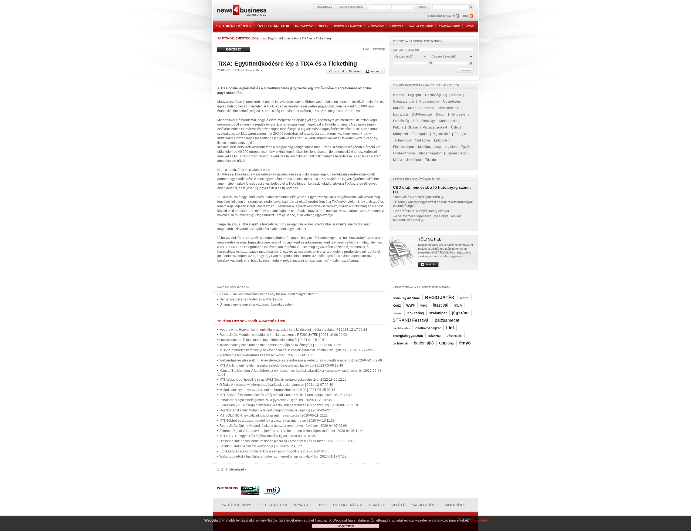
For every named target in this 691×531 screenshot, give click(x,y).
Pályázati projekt (435, 127)
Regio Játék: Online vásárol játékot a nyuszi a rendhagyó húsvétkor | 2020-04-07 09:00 (283, 426)
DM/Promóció (422, 114)
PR (415, 121)
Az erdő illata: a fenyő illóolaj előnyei (422, 211)
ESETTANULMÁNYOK (348, 26)
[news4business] (241, 11)
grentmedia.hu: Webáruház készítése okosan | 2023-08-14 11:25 (266, 355)
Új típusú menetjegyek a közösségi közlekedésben (256, 304)
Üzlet (455, 127)
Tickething (378, 48)
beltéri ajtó (424, 343)
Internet (398, 95)
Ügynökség (451, 101)
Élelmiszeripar (403, 147)
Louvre (397, 313)
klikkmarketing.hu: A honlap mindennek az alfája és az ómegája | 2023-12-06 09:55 (280, 345)
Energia (460, 134)
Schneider (400, 343)
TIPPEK (323, 26)
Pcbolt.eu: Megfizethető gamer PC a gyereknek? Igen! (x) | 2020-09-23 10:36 (275, 400)
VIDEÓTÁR (396, 26)
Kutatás (398, 108)
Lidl (450, 328)
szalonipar (438, 313)
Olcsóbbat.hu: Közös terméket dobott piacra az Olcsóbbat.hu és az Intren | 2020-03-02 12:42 (286, 441)
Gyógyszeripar (403, 101)
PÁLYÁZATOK (304, 26)
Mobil (412, 108)
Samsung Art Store (406, 298)
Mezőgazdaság (429, 147)
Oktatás (413, 127)
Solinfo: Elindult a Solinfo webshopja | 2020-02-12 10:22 (260, 446)
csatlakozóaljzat (428, 328)
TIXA (366, 48)
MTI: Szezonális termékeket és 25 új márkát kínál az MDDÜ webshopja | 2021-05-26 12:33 (285, 395)
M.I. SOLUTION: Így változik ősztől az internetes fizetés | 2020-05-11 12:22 (273, 415)
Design (441, 114)
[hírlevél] (442, 16)
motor (464, 298)
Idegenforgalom (430, 153)
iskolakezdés (401, 328)
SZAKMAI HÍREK (449, 26)
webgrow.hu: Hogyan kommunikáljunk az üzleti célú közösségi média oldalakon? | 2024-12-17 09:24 (293, 330)
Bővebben (478, 520)
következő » (237, 469)
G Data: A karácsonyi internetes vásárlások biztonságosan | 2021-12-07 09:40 (276, 385)
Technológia (402, 140)
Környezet (400, 134)
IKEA (458, 305)
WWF (410, 305)
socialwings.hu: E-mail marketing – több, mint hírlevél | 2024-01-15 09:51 (272, 340)
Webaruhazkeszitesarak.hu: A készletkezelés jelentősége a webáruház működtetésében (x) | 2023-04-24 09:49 (300, 360)
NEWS (470, 26)
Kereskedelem (448, 108)
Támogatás (420, 134)
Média (397, 160)
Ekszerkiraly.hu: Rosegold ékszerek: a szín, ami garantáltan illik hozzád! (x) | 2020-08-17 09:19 (288, 405)
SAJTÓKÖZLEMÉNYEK (234, 26)
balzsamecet (447, 320)
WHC (423, 305)
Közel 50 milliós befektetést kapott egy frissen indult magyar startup (268, 294)
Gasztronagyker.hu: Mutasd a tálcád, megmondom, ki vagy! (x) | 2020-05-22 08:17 (279, 410)
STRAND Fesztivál (411, 320)
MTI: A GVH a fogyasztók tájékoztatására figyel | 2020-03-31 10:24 (267, 436)
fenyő (465, 343)
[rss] (468, 16)
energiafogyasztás (408, 336)
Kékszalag (415, 313)
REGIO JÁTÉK (440, 297)
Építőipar (440, 140)
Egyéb (465, 147)
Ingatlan (451, 147)
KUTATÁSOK (376, 26)
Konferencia (448, 121)
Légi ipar (414, 95)
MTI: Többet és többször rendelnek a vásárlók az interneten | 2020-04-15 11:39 (277, 420)
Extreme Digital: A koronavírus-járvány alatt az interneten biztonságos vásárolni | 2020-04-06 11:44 (291, 431)
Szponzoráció (456, 153)
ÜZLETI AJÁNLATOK (273, 26)
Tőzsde (430, 160)
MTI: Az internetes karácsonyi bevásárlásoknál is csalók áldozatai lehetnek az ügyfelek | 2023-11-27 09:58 (297, 350)
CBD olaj (446, 343)
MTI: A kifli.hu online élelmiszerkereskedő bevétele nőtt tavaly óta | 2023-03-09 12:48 (281, 365)
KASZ (397, 305)
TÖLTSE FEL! (430, 239)
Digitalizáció (441, 134)
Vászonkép (454, 335)
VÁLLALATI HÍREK (421, 26)
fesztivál (440, 305)
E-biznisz (259, 38)
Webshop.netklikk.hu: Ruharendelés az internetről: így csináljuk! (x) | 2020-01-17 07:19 (283, 456)
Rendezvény (459, 114)
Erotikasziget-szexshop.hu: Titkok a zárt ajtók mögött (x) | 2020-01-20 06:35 (274, 451)
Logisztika (400, 114)
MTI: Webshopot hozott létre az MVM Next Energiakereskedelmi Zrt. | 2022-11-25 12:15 (283, 379)
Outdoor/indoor (404, 153)
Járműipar (413, 160)
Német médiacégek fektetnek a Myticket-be (250, 299)
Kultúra (398, 127)
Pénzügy (428, 121)
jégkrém (460, 312)
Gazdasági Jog (436, 95)
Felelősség (401, 121)
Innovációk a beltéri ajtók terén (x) (420, 197)
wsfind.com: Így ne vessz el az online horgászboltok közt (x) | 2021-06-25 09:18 (277, 390)
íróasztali (434, 335)
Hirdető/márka (428, 101)
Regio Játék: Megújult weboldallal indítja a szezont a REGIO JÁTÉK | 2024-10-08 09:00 (283, 335)
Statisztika (422, 140)
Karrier (456, 95)
